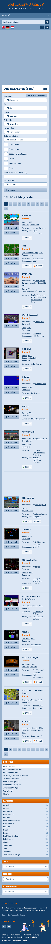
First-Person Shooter (30, 606)
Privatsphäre (16, 935)
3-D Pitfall (26, 349)
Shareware (26, 361)
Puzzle (24, 356)
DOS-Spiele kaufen (10, 772)
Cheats (6, 794)
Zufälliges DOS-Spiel (11, 788)
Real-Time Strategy (29, 700)
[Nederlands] (12, 27)
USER (35, 261)
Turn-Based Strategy (30, 253)
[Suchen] (47, 22)
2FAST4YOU (27, 274)
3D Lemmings (28, 498)
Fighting (25, 818)
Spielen (11, 233)
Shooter (25, 413)
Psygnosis (37, 517)
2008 (41, 728)
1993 (29, 328)
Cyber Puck (39, 439)
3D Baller (26, 406)
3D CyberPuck (28, 432)
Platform (25, 827)
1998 (30, 536)
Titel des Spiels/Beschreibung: (15, 173)
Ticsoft (36, 458)
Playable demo (27, 255)
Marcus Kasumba (39, 228)
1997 (41, 253)
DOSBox (28, 341)
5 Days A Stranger (30, 657)
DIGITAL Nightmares (38, 419)
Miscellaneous (25, 824)
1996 (30, 413)
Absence (26, 721)
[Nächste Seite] (46, 204)
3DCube (25, 632)
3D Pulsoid (26, 529)
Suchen (11, 190)
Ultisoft (36, 547)
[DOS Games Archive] (25, 6)
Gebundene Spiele (11, 886)
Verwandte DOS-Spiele (12, 785)
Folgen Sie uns (9, 921)
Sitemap (5, 935)
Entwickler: (8, 120)
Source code (34, 225)
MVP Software (38, 336)
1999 (30, 573)
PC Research (36, 393)
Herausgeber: (9, 128)
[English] (3, 27)
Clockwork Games (40, 514)
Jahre (6, 861)
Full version (26, 330)
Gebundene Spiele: (11, 136)
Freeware (25, 225)
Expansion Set (25, 815)
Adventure (26, 664)
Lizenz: (6, 112)
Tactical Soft (38, 706)
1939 (24, 246)
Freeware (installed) (29, 291)
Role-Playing (25, 839)
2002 (30, 222)
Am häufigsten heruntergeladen (15, 776)
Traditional (26, 639)
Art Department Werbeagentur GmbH (38, 299)
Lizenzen (7, 874)
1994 (30, 356)
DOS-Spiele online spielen (13, 769)
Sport (24, 328)
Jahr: (6, 104)
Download (12, 228)
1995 (30, 289)
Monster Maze (40, 384)
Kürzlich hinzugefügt (11, 782)
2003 (33, 664)
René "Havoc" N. (37, 736)
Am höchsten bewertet (12, 779)
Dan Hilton (37, 334)
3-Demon (26, 377)
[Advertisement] (25, 55)
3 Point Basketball (30, 315)
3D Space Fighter (29, 560)
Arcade (24, 387)
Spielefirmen (8, 791)
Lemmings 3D (40, 505)
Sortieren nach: (10, 181)
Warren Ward (36, 645)
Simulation (25, 845)
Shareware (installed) (30, 358)
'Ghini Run (26, 215)
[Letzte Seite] (6, 208)
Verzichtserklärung (31, 935)
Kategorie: (8, 96)
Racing (24, 222)
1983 (30, 387)
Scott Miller (6, 915)
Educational (25, 811)
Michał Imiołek (38, 259)
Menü (7, 15)
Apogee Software (18, 915)
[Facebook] (42, 27)
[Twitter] (47, 27)
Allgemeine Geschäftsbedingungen (15, 937)
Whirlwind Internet (20, 941)
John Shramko (36, 364)
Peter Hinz (37, 455)
